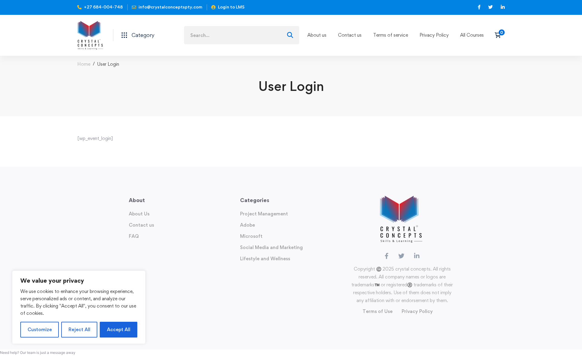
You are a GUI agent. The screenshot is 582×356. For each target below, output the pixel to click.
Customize (40, 329)
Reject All (79, 329)
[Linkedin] (416, 256)
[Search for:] (241, 35)
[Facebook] (387, 256)
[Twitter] (401, 256)
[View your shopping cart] (500, 35)
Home (83, 64)
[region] (79, 307)
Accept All (118, 329)
